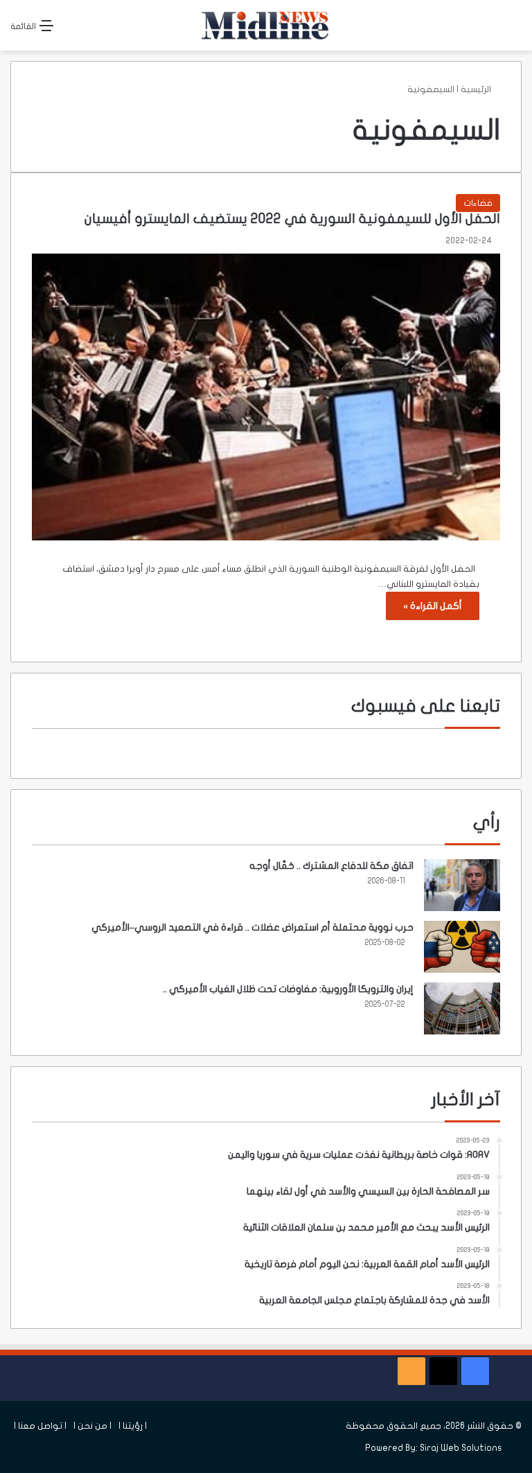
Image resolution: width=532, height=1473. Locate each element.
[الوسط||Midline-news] (266, 25)
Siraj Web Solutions (461, 1448)
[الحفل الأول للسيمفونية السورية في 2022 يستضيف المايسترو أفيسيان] (266, 397)
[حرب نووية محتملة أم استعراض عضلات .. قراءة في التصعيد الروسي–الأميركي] (462, 947)
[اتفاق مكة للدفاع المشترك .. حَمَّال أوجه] (462, 885)
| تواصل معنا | (40, 1426)
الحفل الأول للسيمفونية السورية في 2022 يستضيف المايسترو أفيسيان (292, 219)
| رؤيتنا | (132, 1426)
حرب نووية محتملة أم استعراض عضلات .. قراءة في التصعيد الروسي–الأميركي (252, 927)
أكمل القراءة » (432, 606)
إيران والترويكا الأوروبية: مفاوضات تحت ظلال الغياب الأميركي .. (288, 989)
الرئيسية (477, 89)
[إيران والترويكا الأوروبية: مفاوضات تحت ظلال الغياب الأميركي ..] (462, 1008)
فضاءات (478, 203)
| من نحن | (92, 1426)
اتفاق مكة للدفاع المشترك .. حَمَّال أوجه (331, 866)
